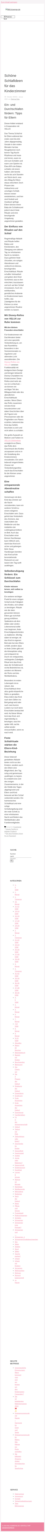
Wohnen (18, 1273)
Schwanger (19, 1220)
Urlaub (17, 1259)
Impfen (17, 1156)
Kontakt (17, 1499)
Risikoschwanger (21, 1215)
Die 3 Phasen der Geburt (17, 1079)
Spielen (17, 1247)
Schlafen (18, 1218)
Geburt (17, 1127)
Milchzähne (19, 1191)
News (17, 1203)
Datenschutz (19, 1494)
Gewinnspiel (19, 1153)
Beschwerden (20, 1062)
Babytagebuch (20, 1053)
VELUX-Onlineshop (12, 441)
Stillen (17, 1251)
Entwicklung (19, 1093)
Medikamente (20, 1189)
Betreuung (18, 1065)
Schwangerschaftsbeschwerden (26, 1239)
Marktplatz (18, 1187)
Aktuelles (18, 1043)
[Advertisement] (22, 44)
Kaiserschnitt (19, 1165)
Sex (16, 1242)
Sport (17, 1249)
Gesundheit (19, 1151)
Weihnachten (19, 1270)
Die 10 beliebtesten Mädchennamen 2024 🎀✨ (21, 1404)
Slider (17, 1244)
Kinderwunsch (20, 1168)
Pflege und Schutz (17, 1208)
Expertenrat (17, 827)
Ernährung (18, 1096)
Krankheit (18, 1170)
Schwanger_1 (20, 1237)
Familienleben (20, 1115)
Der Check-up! (17, 1069)
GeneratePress (8, 1528)
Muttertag (18, 1194)
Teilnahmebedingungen (23, 1501)
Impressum (19, 1496)
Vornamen (18, 1268)
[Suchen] (11, 861)
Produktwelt (19, 1213)
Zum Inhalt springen (9, 2)
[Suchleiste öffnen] (5, 19)
